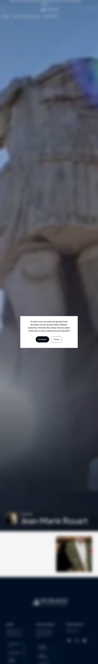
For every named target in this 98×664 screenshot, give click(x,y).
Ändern (57, 339)
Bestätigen (42, 339)
